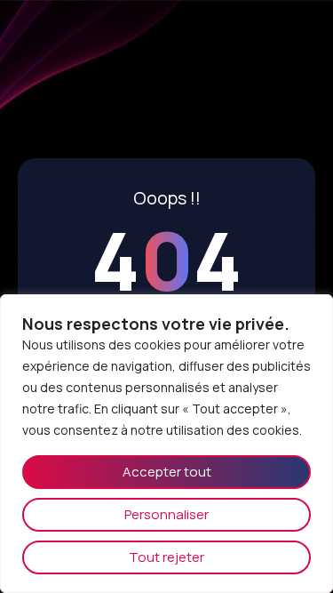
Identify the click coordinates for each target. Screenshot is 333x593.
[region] (166, 443)
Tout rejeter (166, 557)
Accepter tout (167, 471)
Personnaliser (166, 514)
